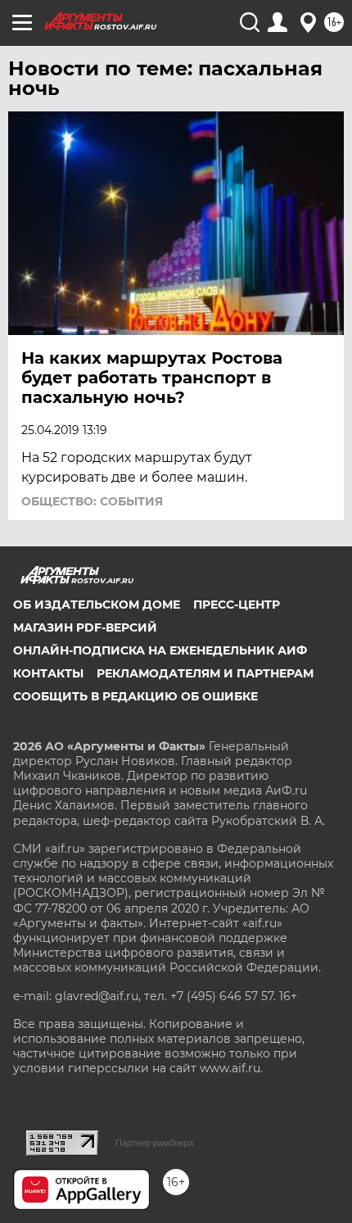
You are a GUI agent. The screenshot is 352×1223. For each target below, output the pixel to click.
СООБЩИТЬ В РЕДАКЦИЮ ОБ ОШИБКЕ (135, 696)
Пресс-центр (236, 604)
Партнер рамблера (154, 1143)
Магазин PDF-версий (85, 627)
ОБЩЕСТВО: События (92, 501)
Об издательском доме (96, 604)
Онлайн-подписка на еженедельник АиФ (160, 650)
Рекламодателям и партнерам (205, 673)
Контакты (48, 673)
